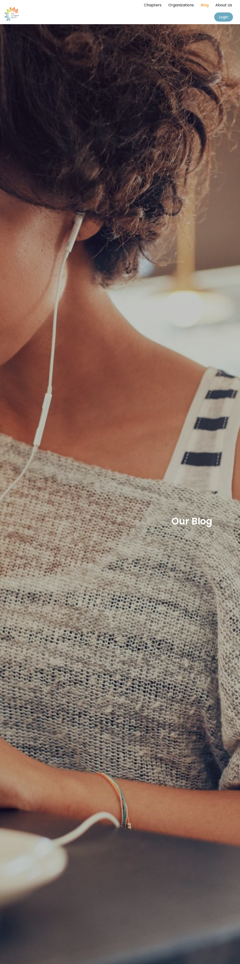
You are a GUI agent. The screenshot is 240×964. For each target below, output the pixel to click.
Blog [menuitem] (205, 5)
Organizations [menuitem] (181, 5)
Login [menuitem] (223, 17)
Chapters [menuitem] (152, 5)
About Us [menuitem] (223, 5)
